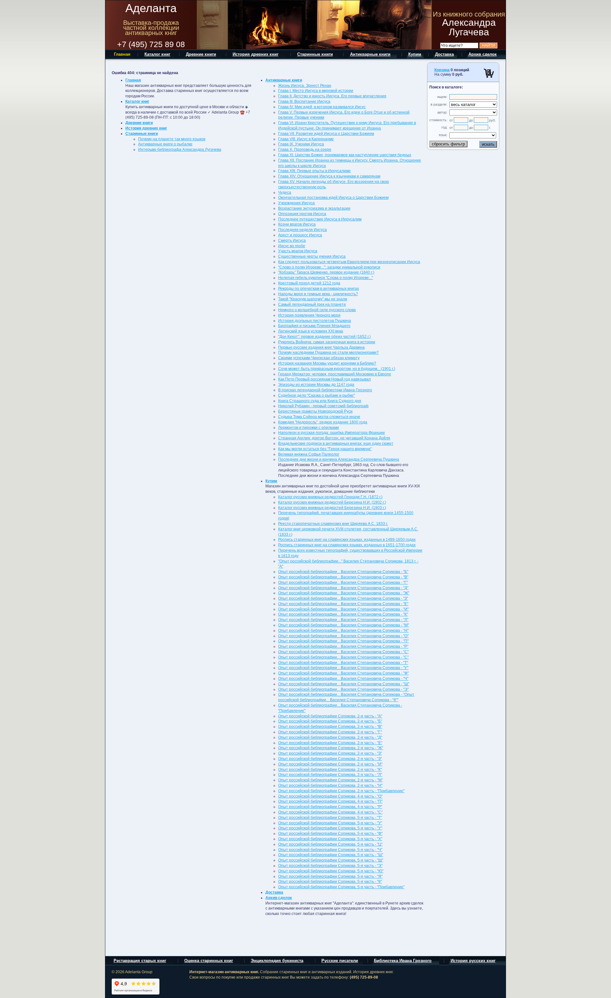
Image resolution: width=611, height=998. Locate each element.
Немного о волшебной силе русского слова (317, 310)
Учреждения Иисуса (296, 203)
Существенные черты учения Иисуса (312, 256)
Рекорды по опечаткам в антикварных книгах (318, 288)
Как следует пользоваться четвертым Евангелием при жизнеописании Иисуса (349, 262)
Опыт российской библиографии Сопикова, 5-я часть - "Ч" (330, 850)
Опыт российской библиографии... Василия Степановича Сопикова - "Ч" (343, 678)
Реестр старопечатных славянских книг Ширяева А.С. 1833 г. (333, 523)
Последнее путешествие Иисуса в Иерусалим (320, 219)
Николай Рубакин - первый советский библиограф (323, 406)
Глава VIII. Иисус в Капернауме (306, 139)
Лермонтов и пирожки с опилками (308, 427)
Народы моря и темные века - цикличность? (318, 294)
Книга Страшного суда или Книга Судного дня (319, 401)
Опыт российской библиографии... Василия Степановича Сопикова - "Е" (343, 604)
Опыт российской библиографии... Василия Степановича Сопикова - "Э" (343, 689)
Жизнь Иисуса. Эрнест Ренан (304, 85)
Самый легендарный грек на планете (312, 304)
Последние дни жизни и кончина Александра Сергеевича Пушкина (338, 459)
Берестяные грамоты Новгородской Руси (315, 411)
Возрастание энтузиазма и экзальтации (314, 208)
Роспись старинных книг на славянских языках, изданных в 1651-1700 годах (347, 545)
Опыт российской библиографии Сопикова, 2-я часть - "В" (330, 726)
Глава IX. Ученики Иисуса (301, 144)
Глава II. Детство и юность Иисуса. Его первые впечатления (332, 96)
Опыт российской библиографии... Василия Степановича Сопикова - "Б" (343, 571)
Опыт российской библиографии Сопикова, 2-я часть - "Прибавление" (341, 791)
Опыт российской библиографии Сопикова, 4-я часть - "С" (330, 812)
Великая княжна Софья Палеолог (308, 454)
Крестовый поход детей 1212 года (309, 283)
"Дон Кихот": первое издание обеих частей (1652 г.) (324, 336)
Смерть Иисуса (292, 240)
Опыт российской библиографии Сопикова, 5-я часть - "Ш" (330, 855)
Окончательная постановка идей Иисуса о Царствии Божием (333, 197)
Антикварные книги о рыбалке (165, 144)
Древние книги (139, 123)
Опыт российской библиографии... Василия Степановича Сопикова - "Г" (343, 582)
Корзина (442, 70)
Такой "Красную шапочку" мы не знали (312, 299)
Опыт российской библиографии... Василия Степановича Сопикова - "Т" (343, 662)
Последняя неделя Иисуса (302, 229)
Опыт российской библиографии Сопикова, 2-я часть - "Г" (330, 732)
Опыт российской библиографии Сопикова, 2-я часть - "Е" (330, 743)
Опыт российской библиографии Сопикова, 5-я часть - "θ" (330, 881)
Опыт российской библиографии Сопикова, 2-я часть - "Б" (330, 721)
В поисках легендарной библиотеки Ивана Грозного (325, 390)
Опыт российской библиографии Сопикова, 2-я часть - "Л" (330, 774)
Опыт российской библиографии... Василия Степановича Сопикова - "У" (343, 668)
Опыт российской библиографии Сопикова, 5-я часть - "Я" (330, 876)
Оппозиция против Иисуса (302, 214)
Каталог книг (137, 101)
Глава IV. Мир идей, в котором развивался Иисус (322, 107)
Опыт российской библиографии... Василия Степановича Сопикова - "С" (343, 652)
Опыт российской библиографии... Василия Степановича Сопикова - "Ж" (343, 593)
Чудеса (284, 192)
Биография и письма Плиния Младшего (314, 326)
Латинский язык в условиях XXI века (310, 331)
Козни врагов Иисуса (297, 224)
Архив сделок (278, 898)
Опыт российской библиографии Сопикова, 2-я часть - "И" (330, 764)
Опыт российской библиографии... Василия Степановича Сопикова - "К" (343, 614)
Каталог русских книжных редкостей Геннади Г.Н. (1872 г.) (330, 497)
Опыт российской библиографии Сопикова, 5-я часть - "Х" (330, 839)
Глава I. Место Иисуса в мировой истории (315, 90)
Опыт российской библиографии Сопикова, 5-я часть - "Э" (330, 865)
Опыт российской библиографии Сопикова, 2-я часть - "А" (330, 716)
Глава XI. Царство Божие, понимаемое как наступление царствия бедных (344, 155)
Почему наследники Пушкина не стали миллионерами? (328, 352)
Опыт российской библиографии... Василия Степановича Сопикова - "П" (343, 641)
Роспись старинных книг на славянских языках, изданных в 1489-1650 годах (347, 539)
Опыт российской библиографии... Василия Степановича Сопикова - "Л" (343, 620)
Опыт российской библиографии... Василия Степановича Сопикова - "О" (343, 636)
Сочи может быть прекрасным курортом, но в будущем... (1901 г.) (336, 368)
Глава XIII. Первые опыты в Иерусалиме (314, 171)
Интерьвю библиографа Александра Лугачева (179, 149)
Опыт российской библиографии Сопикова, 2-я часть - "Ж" (330, 748)
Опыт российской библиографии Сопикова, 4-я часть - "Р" (330, 807)
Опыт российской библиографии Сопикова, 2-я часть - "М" (330, 780)
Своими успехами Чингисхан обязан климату (319, 358)
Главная (133, 80)
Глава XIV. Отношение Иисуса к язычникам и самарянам (329, 176)
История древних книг (146, 128)
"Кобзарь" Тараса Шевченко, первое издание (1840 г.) (326, 272)
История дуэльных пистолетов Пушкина (314, 320)
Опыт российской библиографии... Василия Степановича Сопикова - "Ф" (343, 673)
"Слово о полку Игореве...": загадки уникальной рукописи (329, 267)
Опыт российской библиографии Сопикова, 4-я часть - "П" (330, 801)
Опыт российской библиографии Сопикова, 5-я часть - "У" (330, 823)
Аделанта (151, 8)
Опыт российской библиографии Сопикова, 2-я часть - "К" (330, 769)
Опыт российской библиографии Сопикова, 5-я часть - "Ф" (330, 833)
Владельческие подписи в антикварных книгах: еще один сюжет (335, 443)
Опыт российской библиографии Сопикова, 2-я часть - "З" (330, 753)
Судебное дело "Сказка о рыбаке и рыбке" (316, 395)
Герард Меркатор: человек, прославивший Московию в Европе (334, 374)
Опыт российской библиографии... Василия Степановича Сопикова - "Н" (343, 630)
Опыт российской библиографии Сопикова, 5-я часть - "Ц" (330, 844)
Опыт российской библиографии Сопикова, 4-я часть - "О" (330, 796)
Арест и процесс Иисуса (300, 235)
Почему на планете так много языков (171, 139)
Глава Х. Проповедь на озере (304, 149)
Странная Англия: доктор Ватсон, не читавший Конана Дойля (334, 438)
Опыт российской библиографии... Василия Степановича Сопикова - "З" (343, 598)
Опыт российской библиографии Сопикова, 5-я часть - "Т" (330, 817)
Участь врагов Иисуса (297, 251)
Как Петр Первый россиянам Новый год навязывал (324, 379)
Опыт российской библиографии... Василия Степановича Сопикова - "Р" (343, 646)
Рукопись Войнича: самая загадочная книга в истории (326, 342)
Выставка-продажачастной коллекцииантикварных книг (151, 27)
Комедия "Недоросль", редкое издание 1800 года (322, 422)
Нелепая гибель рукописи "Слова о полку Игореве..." (325, 278)
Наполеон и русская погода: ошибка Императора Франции (331, 432)
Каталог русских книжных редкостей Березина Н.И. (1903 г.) (332, 508)
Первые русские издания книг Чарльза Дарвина (321, 347)
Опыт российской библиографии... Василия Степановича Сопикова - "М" (343, 625)
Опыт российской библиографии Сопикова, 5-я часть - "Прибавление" (341, 887)
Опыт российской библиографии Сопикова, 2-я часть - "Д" (330, 737)
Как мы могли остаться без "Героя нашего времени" (325, 449)
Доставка (274, 892)
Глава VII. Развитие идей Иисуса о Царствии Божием (326, 133)
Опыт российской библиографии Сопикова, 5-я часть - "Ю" (330, 871)
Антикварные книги (283, 80)
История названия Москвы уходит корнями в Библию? (327, 363)
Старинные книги (141, 133)
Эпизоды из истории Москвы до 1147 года (316, 384)
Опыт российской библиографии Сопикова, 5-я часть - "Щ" (330, 860)
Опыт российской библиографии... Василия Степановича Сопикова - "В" (343, 577)
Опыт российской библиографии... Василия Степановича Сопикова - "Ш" (343, 684)
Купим (271, 481)
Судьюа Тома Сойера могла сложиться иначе (319, 417)
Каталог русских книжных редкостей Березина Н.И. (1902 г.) (332, 502)
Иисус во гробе (291, 246)
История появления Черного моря (309, 315)
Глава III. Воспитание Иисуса (304, 101)
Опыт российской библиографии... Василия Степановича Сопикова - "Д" (343, 588)
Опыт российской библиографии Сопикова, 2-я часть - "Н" (330, 785)
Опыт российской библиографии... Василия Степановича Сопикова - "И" (343, 609)
